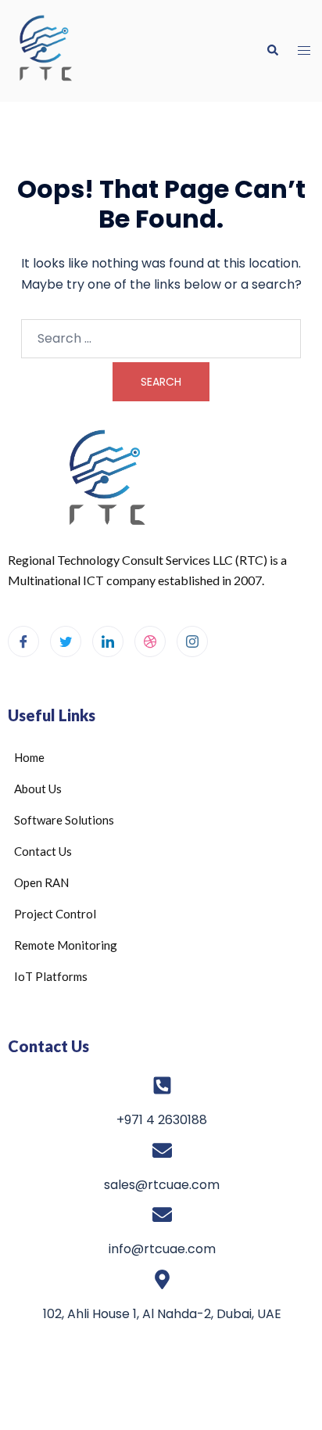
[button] (272, 51)
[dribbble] (150, 641)
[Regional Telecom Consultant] (87, 51)
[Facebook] (23, 641)
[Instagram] (192, 641)
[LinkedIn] (107, 641)
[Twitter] (65, 641)
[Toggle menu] (304, 51)
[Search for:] (161, 338)
